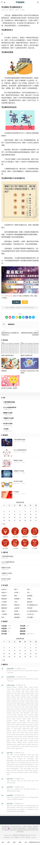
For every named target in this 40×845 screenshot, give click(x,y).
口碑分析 (4, 595)
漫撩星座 (4, 371)
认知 (16, 602)
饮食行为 (4, 592)
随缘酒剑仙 (11, 324)
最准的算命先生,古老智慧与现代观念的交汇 (10, 334)
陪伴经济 (4, 605)
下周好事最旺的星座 (7, 556)
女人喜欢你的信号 (33, 611)
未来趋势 (17, 599)
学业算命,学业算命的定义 (11, 7)
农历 (29, 589)
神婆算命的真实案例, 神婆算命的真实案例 (30, 334)
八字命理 (4, 614)
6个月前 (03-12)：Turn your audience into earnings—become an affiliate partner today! (22, 789)
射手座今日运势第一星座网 (9, 388)
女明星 (30, 599)
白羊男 (17, 592)
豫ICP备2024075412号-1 (29, 835)
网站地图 (20, 835)
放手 (16, 589)
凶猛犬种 (30, 602)
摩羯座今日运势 (6, 567)
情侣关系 (17, 605)
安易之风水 (37, 842)
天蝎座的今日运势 (6, 573)
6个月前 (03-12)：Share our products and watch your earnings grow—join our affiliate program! (22, 797)
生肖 (26, 842)
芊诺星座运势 (31, 843)
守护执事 (30, 608)
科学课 (17, 611)
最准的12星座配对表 (26, 355)
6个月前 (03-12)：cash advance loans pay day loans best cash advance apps (22, 780)
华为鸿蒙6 (31, 617)
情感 (20, 842)
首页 (3, 842)
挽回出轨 (17, 614)
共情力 (4, 611)
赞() (22, 10)
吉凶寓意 (30, 595)
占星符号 (17, 608)
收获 (16, 595)
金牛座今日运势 (6, 579)
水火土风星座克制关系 (7, 562)
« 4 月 (3, 524)
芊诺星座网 (20, 2)
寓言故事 (4, 599)
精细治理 (4, 608)
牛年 (29, 592)
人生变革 (4, 602)
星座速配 (17, 617)
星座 (14, 842)
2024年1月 (31, 614)
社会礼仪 (4, 589)
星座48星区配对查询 (7, 355)
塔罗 (8, 842)
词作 (3, 617)
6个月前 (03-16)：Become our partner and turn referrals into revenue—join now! (22, 670)
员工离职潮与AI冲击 (33, 605)
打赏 (25, 302)
